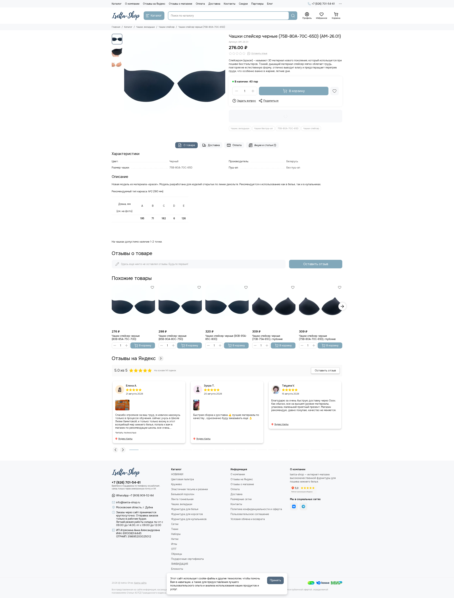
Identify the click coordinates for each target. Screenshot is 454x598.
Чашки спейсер (167, 27)
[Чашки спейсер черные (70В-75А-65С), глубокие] (273, 306)
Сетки (174, 524)
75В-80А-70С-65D (288, 128)
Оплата (200, 3)
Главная (116, 27)
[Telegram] (303, 506)
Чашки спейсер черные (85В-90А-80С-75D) (173, 337)
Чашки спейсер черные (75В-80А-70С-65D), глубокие (317, 337)
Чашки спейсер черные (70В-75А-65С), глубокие (267, 337)
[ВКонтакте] (294, 506)
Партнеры (257, 3)
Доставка (214, 3)
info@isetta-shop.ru (128, 502)
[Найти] (293, 15)
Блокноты (177, 568)
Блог (270, 3)
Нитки (174, 539)
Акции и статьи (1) (265, 145)
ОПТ (174, 549)
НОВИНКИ (177, 474)
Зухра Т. (209, 385)
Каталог (116, 3)
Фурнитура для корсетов (187, 514)
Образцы (176, 554)
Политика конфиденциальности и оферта (256, 509)
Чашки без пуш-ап (263, 128)
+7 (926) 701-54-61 (323, 3)
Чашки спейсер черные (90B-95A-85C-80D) (226, 337)
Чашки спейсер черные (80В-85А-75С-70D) (126, 337)
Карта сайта (140, 582)
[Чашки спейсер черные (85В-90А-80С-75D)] (180, 306)
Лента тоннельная (182, 499)
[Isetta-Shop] (126, 15)
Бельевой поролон (182, 494)
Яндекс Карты (125, 438)
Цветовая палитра (182, 479)
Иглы (174, 544)
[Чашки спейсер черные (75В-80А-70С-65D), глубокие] (320, 306)
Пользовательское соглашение (250, 514)
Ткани (174, 529)
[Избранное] (334, 91)
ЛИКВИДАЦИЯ (179, 563)
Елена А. (131, 385)
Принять (275, 580)
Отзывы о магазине (180, 3)
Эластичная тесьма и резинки (189, 489)
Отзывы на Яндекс (154, 3)
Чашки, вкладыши (145, 27)
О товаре (189, 145)
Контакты (229, 3)
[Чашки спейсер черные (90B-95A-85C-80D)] (227, 306)
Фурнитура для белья (184, 509)
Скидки (243, 3)
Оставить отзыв (315, 264)
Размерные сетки (241, 499)
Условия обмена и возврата (248, 519)
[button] (126, 84)
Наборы (176, 534)
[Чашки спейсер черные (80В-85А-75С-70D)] (133, 306)
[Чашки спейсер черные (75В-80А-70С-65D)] (174, 84)
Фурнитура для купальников (189, 519)
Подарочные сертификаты (187, 559)
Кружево (176, 484)
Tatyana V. (288, 385)
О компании (132, 3)
